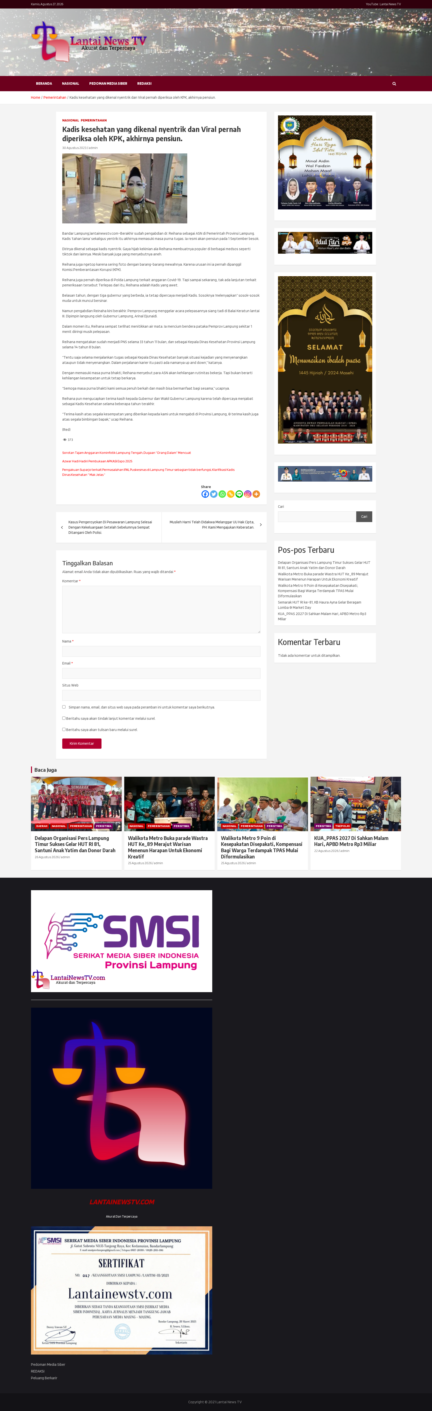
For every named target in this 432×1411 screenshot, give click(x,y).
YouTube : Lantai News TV (383, 4)
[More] (256, 494)
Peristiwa (103, 826)
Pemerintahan (94, 120)
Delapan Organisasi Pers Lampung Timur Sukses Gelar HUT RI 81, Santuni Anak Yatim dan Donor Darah (75, 844)
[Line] (239, 494)
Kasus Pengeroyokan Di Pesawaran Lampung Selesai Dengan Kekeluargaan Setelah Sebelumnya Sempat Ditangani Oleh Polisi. (110, 527)
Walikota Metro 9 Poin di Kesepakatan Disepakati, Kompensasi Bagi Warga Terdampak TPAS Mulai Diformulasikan (318, 590)
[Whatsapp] (222, 494)
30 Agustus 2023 (74, 148)
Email (67, 663)
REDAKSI (144, 83)
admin (93, 148)
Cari (281, 506)
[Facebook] (205, 494)
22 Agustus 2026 (326, 851)
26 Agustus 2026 (47, 857)
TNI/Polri (342, 826)
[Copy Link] (230, 494)
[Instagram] (248, 494)
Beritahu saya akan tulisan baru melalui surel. (102, 729)
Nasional (70, 83)
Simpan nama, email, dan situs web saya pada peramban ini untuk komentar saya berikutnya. (142, 707)
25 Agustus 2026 (140, 863)
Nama (68, 641)
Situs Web (70, 685)
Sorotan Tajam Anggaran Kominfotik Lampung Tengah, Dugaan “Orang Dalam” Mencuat (126, 453)
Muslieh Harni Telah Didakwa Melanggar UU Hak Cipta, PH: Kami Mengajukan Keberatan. (212, 525)
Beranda (44, 83)
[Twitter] (214, 494)
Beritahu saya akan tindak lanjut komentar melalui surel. (111, 718)
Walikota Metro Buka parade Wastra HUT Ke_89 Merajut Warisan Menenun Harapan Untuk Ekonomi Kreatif (168, 847)
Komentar (71, 581)
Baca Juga (45, 769)
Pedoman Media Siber (108, 83)
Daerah (42, 826)
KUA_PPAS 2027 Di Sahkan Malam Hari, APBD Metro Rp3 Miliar (351, 841)
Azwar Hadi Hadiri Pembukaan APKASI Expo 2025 (97, 461)
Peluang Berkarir (44, 1378)
